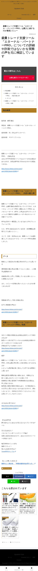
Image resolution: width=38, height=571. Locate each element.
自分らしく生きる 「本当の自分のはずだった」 (17, 463)
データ (9, 98)
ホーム (10, 557)
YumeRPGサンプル (7, 451)
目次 (16, 87)
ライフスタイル (7, 468)
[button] (25, 481)
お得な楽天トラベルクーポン (19, 77)
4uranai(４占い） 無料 (28, 557)
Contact (19, 560)
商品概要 (7, 90)
